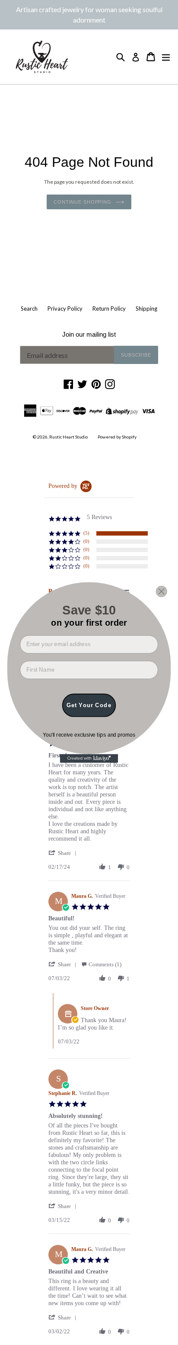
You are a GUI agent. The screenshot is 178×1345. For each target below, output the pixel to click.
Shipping (146, 308)
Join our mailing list (89, 334)
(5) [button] (86, 533)
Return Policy (109, 308)
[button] (63, 853)
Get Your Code (89, 705)
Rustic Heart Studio (68, 436)
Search (29, 308)
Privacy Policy (65, 308)
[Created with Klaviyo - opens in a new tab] (89, 758)
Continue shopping (82, 202)
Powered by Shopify (117, 436)
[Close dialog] (161, 591)
